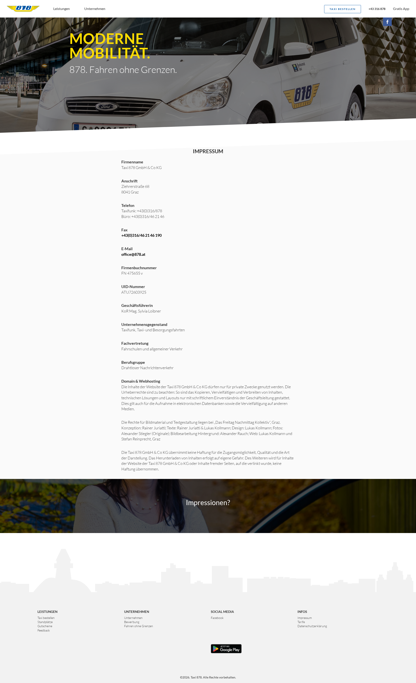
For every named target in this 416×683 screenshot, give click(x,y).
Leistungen (61, 8)
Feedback (43, 630)
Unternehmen (94, 8)
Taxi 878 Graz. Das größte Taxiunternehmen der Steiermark (23, 8)
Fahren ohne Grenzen (138, 626)
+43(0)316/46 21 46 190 (141, 235)
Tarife (301, 622)
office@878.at (133, 254)
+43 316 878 (377, 9)
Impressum (304, 618)
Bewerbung (131, 622)
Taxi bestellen (343, 9)
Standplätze (45, 622)
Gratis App (401, 8)
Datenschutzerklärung (312, 626)
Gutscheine (44, 626)
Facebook (217, 618)
